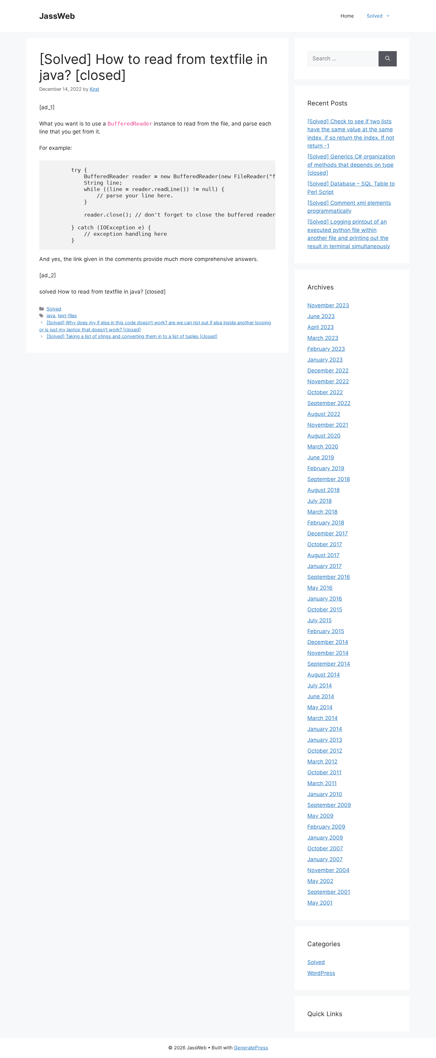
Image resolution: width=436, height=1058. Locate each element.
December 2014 (327, 642)
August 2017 (323, 555)
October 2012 (324, 750)
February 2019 (325, 468)
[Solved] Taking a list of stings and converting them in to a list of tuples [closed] (132, 336)
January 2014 (324, 729)
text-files (67, 315)
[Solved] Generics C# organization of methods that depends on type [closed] (351, 164)
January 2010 (324, 794)
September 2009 (329, 805)
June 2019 (320, 457)
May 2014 (320, 707)
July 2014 (319, 685)
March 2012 (322, 761)
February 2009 (326, 827)
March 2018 (322, 512)
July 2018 (319, 501)
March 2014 (322, 718)
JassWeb (57, 16)
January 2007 (325, 859)
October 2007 (325, 848)
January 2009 (325, 837)
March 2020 (322, 446)
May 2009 (320, 816)
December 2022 (328, 370)
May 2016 (320, 588)
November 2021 (327, 425)
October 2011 (324, 772)
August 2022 (323, 414)
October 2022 (325, 392)
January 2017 (324, 566)
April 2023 (320, 327)
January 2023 (325, 359)
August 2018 (323, 490)
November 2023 (328, 305)
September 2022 (328, 403)
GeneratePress (251, 1048)
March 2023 (322, 338)
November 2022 (328, 381)
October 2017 (324, 544)
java (51, 315)
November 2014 (328, 653)
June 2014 (320, 696)
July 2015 (319, 620)
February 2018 (325, 522)
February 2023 (326, 349)
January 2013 (324, 740)
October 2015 (324, 609)
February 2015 (325, 631)
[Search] (388, 58)
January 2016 (324, 598)
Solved (374, 16)
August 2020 (324, 436)
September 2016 (328, 577)
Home (347, 16)
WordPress (321, 973)
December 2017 (327, 533)
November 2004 (328, 870)
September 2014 (328, 664)
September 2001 (328, 892)
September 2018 (328, 479)
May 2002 (320, 881)
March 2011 (322, 783)
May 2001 (320, 903)
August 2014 (323, 674)
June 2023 (321, 316)
